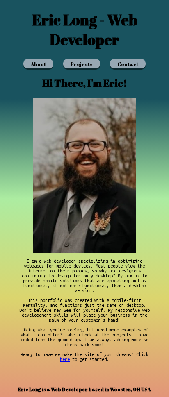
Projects (82, 64)
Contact (127, 64)
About (38, 64)
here (65, 359)
